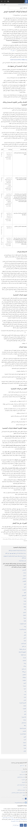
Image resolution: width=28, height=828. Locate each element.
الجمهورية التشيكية (22, 652)
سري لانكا (24, 672)
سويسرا (24, 686)
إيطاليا (25, 607)
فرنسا (25, 694)
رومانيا (24, 666)
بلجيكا (25, 618)
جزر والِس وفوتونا (22, 649)
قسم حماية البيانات (22, 561)
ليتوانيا (24, 720)
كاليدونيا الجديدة (22, 703)
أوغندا (25, 598)
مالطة (25, 725)
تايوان (25, 635)
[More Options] (2, 4)
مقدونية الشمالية (23, 728)
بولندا (25, 626)
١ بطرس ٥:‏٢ (13, 50)
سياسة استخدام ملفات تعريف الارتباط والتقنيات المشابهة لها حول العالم (14, 818)
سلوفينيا (24, 680)
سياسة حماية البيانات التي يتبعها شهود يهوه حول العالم (15, 553)
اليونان (25, 751)
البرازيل (24, 612)
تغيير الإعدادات (16, 825)
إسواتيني (24, 578)
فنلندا (25, 697)
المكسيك (24, 731)
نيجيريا (24, 742)
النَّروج (25, 737)
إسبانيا (24, 573)
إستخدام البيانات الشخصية (22, 4)
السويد (24, 683)
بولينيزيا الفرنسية (23, 629)
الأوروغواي (24, 595)
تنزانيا (25, 641)
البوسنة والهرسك (23, 624)
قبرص (25, 700)
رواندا (25, 663)
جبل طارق (24, 646)
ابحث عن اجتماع (23, 774)
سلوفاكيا (24, 677)
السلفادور (24, 675)
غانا (25, 692)
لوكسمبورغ (24, 717)
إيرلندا (25, 601)
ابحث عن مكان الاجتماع (22, 777)
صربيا (25, 689)
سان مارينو (24, 669)
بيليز (25, 632)
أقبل (25, 825)
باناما (25, 610)
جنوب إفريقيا (23, 655)
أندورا (25, 587)
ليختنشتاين (24, 723)
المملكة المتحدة (23, 734)
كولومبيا (24, 709)
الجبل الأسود (23, 643)
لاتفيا (25, 714)
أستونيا (24, 576)
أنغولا (25, 593)
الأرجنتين (24, 570)
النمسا (25, 740)
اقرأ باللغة (25, 8)
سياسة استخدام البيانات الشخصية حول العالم (17, 550)
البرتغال (24, 615)
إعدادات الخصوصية (15, 821)
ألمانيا (25, 584)
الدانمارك (24, 660)
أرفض (21, 825)
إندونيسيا (24, 590)
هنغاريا (24, 745)
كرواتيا (24, 706)
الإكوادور (24, 581)
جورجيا (24, 658)
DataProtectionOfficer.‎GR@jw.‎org (18, 60)
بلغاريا (25, 621)
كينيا (25, 711)
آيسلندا (24, 604)
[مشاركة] (5, 4)
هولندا (25, 748)
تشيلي (25, 638)
